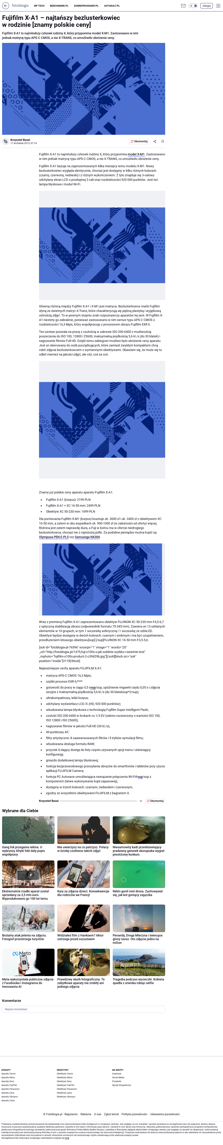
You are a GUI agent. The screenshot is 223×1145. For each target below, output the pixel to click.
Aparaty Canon (8, 1073)
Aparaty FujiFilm (9, 1085)
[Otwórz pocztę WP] (183, 6)
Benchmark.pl (59, 5)
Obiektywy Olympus (66, 1096)
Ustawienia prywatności (164, 1114)
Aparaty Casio (8, 1100)
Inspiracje (116, 1073)
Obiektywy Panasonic (67, 1089)
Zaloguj (207, 5)
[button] (193, 6)
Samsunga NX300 (87, 537)
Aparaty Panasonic (10, 1089)
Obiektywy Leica (64, 1093)
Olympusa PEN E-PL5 (54, 537)
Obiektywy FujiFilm (66, 1085)
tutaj (67, 1138)
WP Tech (39, 5)
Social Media (118, 1077)
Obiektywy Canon (65, 1073)
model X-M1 (136, 154)
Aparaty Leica (7, 1093)
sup (93, 687)
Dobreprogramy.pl (86, 5)
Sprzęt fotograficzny (121, 1085)
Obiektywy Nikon (64, 1077)
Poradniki (116, 1081)
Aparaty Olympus (9, 1096)
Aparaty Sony (7, 1081)
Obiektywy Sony (64, 1081)
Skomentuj (141, 141)
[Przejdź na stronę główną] (5, 8)
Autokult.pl (112, 5)
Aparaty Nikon (8, 1077)
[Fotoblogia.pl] (23, 6)
